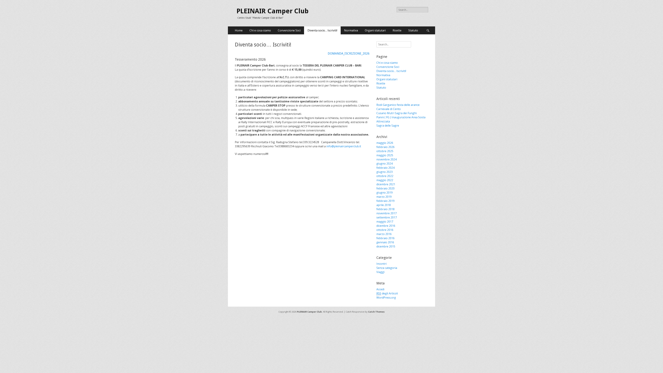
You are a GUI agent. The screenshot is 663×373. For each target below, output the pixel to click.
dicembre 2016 (385, 226)
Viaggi (380, 272)
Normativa (351, 30)
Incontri (381, 264)
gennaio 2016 (385, 242)
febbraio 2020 (385, 188)
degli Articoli (387, 293)
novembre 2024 (386, 159)
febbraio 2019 (385, 201)
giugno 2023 (384, 172)
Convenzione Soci (289, 30)
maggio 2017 (384, 221)
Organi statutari (375, 30)
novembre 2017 (386, 213)
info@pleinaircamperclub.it (343, 146)
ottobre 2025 (384, 151)
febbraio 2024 (385, 168)
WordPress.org (386, 297)
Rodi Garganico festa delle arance (398, 105)
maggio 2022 (384, 180)
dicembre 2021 (385, 184)
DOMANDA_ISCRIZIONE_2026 (348, 53)
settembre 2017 (386, 217)
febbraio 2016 (385, 238)
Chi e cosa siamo (260, 30)
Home (239, 30)
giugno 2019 (384, 192)
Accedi (380, 289)
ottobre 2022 (384, 176)
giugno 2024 (384, 163)
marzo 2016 (384, 234)
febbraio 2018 (385, 209)
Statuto (413, 30)
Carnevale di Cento (388, 109)
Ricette (397, 30)
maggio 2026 (384, 143)
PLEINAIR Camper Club (273, 11)
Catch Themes (376, 311)
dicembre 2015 (385, 246)
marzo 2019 (384, 197)
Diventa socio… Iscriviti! (322, 30)
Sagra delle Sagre (387, 125)
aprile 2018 (383, 205)
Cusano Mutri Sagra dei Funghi (396, 113)
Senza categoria (386, 268)
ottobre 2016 (384, 230)
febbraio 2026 (385, 147)
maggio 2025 (384, 155)
